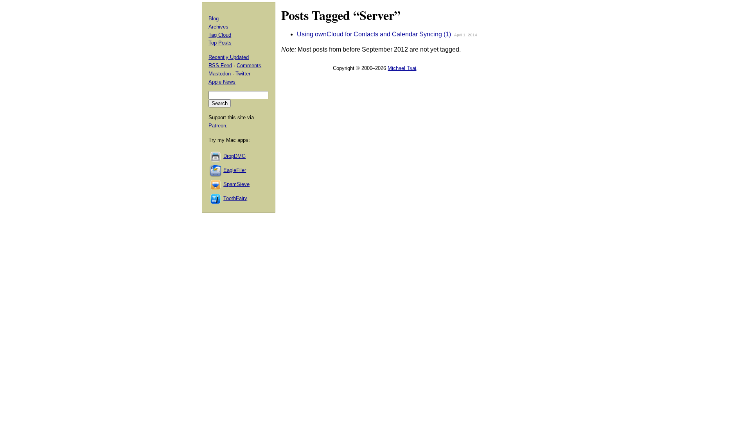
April (458, 35)
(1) (447, 34)
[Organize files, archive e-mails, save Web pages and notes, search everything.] (215, 170)
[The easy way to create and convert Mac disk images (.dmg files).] (215, 156)
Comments (249, 65)
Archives (218, 27)
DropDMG (234, 156)
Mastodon (219, 74)
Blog (213, 18)
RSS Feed (220, 65)
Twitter (242, 74)
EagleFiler (234, 170)
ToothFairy (235, 198)
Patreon (217, 126)
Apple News (221, 82)
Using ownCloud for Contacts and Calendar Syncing (369, 34)
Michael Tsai (402, 68)
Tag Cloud (219, 35)
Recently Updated (228, 57)
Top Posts (220, 43)
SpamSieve (236, 184)
